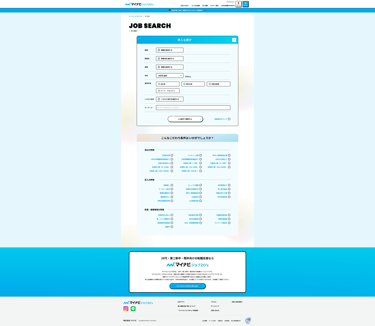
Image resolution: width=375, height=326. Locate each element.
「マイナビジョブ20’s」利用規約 (188, 310)
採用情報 (227, 321)
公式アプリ (181, 302)
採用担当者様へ (231, 2)
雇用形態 (148, 83)
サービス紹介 (212, 321)
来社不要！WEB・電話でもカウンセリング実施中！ (187, 10)
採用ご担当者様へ (237, 302)
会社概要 (204, 321)
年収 (146, 75)
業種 (146, 67)
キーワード (149, 107)
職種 (146, 50)
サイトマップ (215, 306)
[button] (187, 40)
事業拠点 (220, 321)
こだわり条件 (149, 99)
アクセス (213, 302)
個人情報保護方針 (236, 321)
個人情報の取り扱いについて (186, 306)
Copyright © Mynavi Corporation (147, 320)
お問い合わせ (215, 310)
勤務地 (147, 58)
